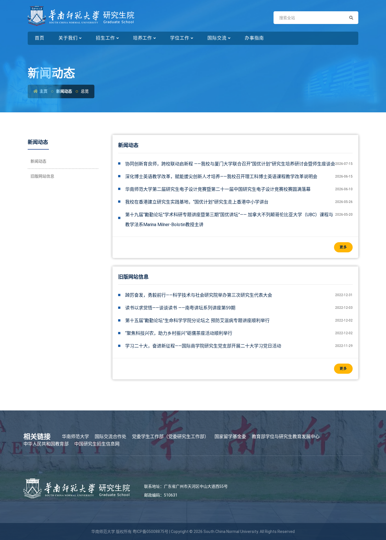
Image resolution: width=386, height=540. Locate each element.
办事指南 (254, 38)
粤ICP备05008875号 (150, 531)
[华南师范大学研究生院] (80, 16)
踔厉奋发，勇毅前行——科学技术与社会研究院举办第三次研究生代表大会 (198, 295)
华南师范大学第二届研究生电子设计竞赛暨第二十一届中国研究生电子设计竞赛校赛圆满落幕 (218, 189)
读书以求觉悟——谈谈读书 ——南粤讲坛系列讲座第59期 (180, 308)
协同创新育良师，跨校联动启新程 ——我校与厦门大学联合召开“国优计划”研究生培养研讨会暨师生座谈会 (230, 164)
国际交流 (217, 38)
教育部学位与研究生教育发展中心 (286, 436)
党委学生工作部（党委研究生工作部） (170, 436)
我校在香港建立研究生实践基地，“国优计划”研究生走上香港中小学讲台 (196, 202)
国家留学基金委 (230, 436)
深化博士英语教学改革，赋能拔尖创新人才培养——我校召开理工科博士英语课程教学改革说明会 (221, 176)
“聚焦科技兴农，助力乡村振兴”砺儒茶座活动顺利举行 (178, 333)
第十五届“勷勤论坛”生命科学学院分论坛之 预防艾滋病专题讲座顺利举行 (197, 320)
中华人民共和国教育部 (46, 444)
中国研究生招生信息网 (97, 444)
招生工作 (105, 38)
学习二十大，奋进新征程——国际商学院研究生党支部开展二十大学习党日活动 (203, 346)
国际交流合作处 (110, 436)
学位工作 (179, 38)
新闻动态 (38, 161)
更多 (343, 247)
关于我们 (68, 38)
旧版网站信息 (42, 176)
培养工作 (142, 38)
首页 (39, 38)
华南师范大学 (75, 436)
